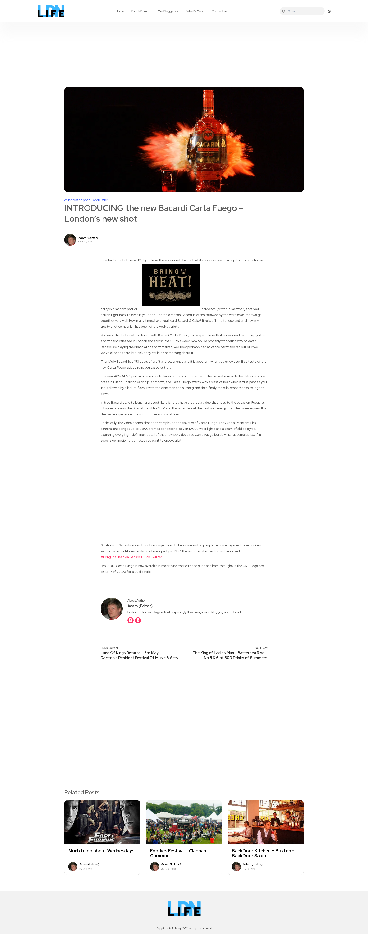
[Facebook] (130, 620)
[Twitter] (138, 620)
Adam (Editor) (88, 237)
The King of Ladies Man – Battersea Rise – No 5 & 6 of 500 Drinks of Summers (230, 655)
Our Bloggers (167, 11)
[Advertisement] (184, 51)
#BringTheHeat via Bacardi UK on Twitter (131, 557)
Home (120, 11)
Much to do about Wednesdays (101, 850)
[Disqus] (184, 724)
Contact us (219, 11)
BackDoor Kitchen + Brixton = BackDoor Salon (263, 853)
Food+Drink (139, 11)
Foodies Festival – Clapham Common (179, 853)
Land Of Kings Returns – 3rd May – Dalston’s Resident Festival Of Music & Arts (139, 655)
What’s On (193, 11)
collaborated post (77, 200)
